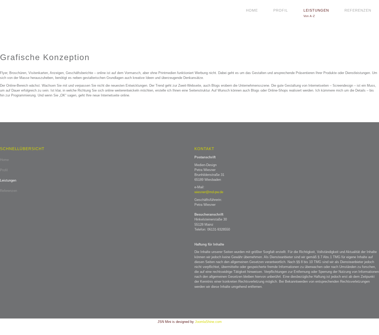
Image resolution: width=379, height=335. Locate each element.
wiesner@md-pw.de (208, 192)
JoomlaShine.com (208, 322)
